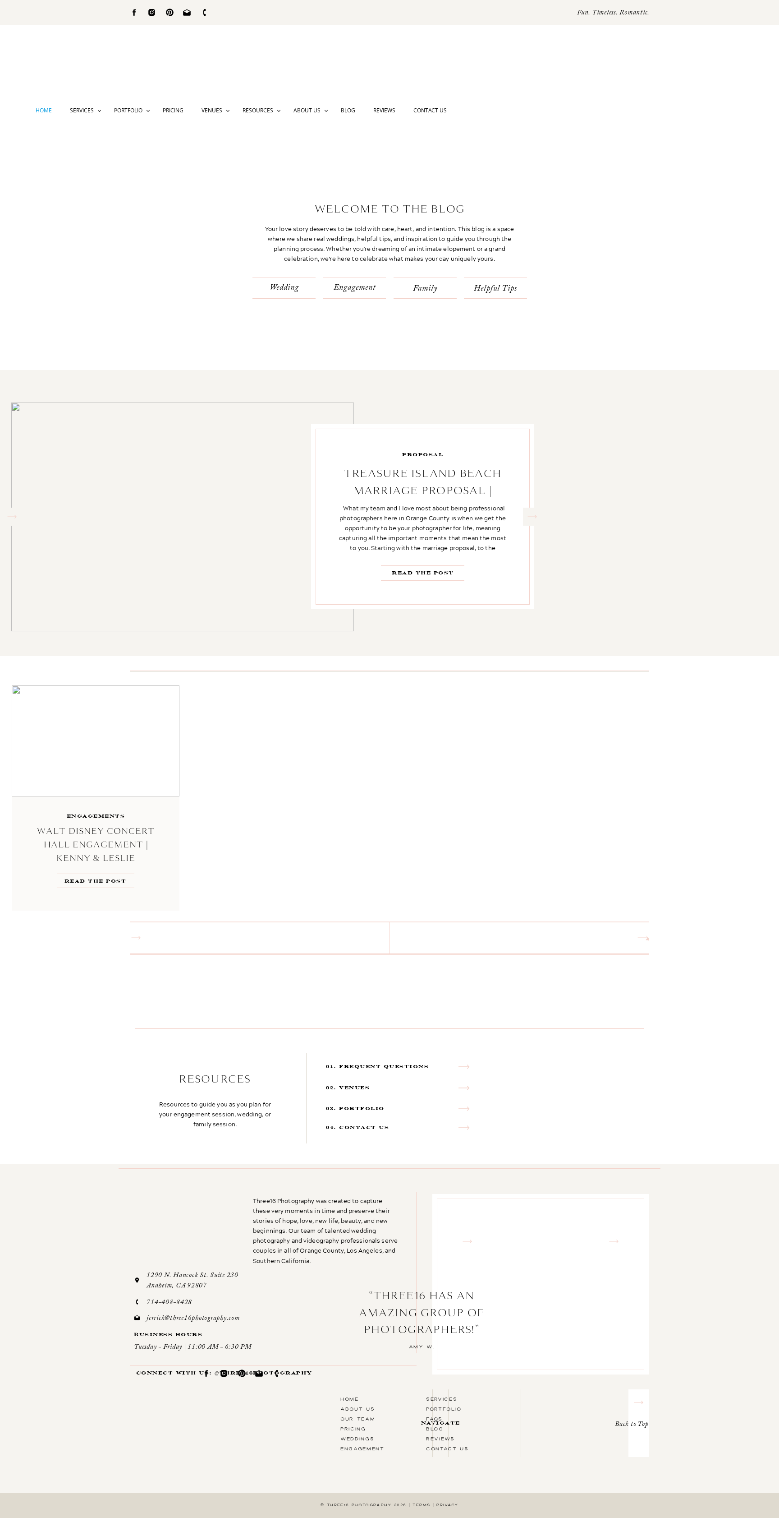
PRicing (353, 1428)
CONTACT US (447, 1448)
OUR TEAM (357, 1419)
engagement (362, 1448)
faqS (434, 1419)
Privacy (447, 1505)
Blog (348, 110)
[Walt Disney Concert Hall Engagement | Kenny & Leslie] (95, 740)
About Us (307, 110)
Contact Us (430, 110)
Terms (421, 1505)
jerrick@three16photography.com (193, 1318)
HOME (349, 1399)
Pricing (173, 110)
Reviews (384, 110)
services (441, 1399)
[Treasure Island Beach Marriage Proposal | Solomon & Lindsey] (182, 517)
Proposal (422, 454)
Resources (258, 110)
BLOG (435, 1428)
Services (82, 110)
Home (44, 110)
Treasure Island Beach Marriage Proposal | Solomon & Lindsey (422, 490)
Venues (212, 110)
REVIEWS (440, 1438)
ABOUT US (357, 1409)
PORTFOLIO (444, 1409)
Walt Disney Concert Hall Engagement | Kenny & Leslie (96, 844)
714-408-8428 (169, 1302)
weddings (357, 1438)
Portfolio (128, 110)
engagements (96, 816)
